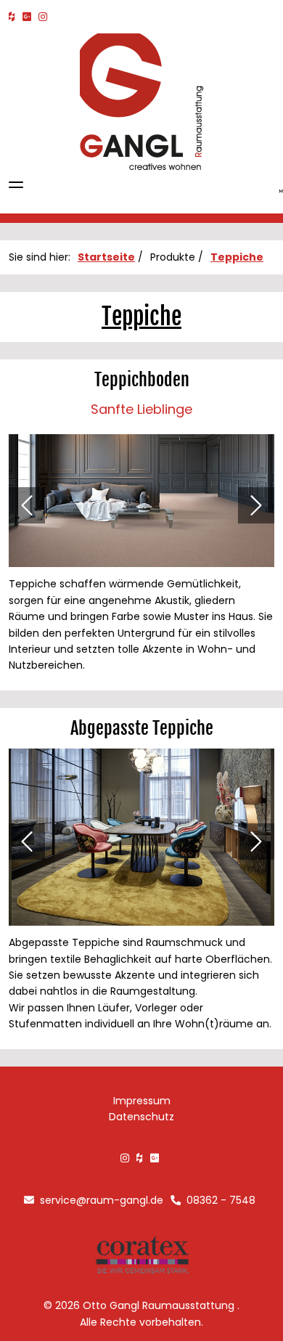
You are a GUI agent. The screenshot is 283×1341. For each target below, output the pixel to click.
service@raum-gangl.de (100, 1200)
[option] (141, 505)
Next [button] (256, 505)
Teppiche (236, 257)
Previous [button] (27, 505)
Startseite (106, 257)
